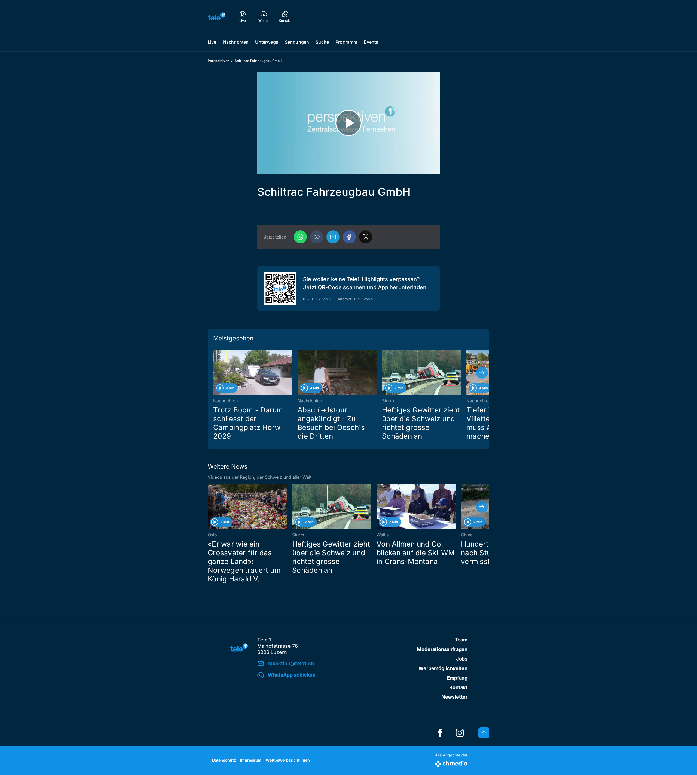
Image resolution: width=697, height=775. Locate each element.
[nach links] (215, 373)
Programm (346, 42)
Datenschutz (224, 760)
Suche (322, 42)
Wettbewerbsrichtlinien (288, 760)
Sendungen (297, 42)
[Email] (333, 236)
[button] (316, 236)
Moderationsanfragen (442, 649)
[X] (365, 236)
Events (371, 42)
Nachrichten (236, 42)
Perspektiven (218, 61)
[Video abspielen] (348, 123)
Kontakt (458, 687)
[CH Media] (451, 763)
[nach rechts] (482, 373)
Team (461, 640)
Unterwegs (266, 42)
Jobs (461, 659)
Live (212, 42)
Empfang (457, 678)
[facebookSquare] (440, 732)
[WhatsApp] (300, 236)
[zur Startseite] (216, 16)
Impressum (250, 760)
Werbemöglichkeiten (442, 668)
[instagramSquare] (459, 732)
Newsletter (454, 697)
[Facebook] (349, 236)
